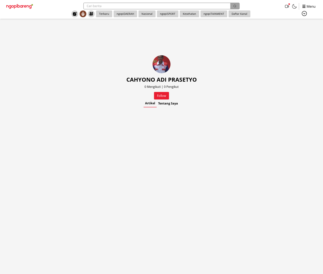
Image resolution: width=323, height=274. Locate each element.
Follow (161, 96)
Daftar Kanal (239, 14)
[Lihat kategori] (304, 13)
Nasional (147, 14)
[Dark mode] (294, 6)
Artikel (150, 103)
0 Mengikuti (153, 87)
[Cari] (234, 6)
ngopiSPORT (167, 14)
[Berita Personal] (83, 13)
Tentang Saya (168, 103)
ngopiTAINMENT (214, 14)
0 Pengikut (171, 87)
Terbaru (104, 14)
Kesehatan (189, 14)
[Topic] (91, 13)
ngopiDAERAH (125, 14)
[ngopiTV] (287, 6)
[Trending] (74, 13)
